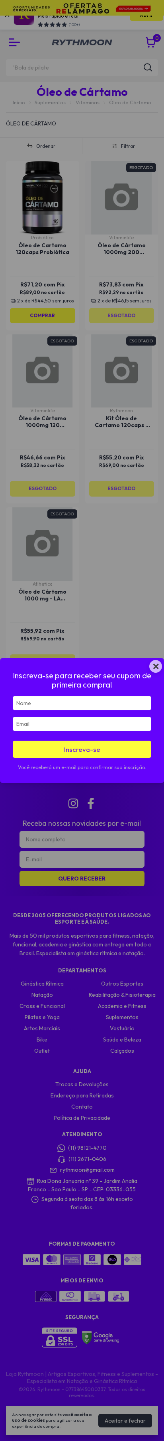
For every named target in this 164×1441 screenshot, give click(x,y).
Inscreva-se (82, 749)
